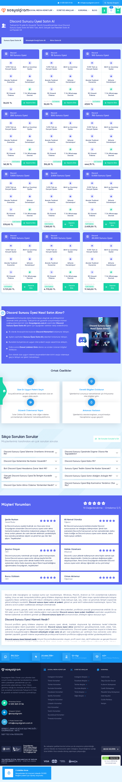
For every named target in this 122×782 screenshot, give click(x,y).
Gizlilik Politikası (106, 700)
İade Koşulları (106, 696)
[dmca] (73, 761)
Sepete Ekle (31, 103)
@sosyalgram (15, 714)
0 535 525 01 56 (66, 3)
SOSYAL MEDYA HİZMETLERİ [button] (40, 10)
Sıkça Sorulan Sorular (108, 681)
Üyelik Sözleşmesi (107, 688)
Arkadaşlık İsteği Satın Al (35, 40)
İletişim (103, 703)
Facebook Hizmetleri (55, 692)
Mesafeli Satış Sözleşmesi (110, 692)
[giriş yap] (104, 10)
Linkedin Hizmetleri (55, 703)
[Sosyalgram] (15, 10)
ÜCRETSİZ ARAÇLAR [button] (65, 10)
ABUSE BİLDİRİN (109, 749)
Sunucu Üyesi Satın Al (12, 40)
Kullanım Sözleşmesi (108, 684)
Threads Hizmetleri (55, 718)
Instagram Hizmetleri (55, 677)
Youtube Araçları (80, 688)
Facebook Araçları (80, 681)
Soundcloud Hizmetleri (56, 715)
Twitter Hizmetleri (54, 684)
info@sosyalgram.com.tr (89, 3)
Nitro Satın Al (55, 40)
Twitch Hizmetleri (54, 711)
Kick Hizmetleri (53, 707)
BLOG (94, 10)
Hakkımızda (105, 677)
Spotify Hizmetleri (54, 696)
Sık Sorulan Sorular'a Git (108, 439)
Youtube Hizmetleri (55, 688)
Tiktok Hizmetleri (54, 681)
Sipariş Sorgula (113, 3)
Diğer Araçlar (79, 696)
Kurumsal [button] (82, 10)
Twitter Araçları (79, 684)
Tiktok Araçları (79, 692)
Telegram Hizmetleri (55, 700)
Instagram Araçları (80, 677)
